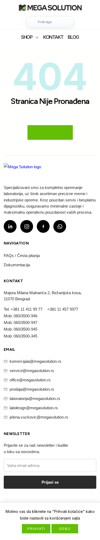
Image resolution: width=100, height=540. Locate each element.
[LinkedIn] (10, 226)
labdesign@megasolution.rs (34, 408)
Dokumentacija (17, 265)
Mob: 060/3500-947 (20, 322)
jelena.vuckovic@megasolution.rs (39, 417)
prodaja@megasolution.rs (32, 389)
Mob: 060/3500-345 (20, 336)
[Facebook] (43, 226)
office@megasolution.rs (30, 380)
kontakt (53, 37)
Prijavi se (50, 482)
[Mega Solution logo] (22, 170)
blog (73, 37)
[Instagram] (26, 226)
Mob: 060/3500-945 (20, 329)
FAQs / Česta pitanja (22, 255)
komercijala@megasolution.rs (35, 361)
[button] (50, 21)
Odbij (65, 529)
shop (27, 37)
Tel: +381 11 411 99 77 (23, 309)
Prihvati (36, 529)
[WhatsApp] (59, 226)
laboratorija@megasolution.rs (35, 398)
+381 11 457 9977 (62, 309)
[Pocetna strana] (50, 8)
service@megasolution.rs (32, 370)
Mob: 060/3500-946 (20, 316)
